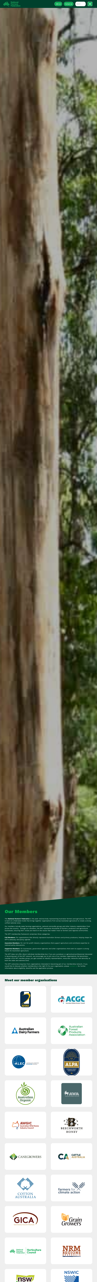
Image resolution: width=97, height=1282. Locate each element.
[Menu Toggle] (90, 4)
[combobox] (80, 4)
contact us (73, 966)
